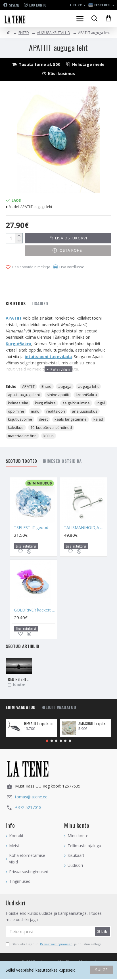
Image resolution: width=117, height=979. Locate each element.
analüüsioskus (84, 411)
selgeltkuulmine (76, 402)
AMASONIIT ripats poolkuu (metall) (93, 723)
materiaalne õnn (22, 435)
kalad (98, 419)
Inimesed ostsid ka (62, 461)
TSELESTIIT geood (31, 527)
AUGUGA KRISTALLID (53, 32)
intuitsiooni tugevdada (48, 356)
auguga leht (88, 386)
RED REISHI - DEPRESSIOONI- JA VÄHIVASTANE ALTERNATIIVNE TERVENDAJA (19, 679)
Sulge (101, 969)
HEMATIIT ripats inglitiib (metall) (39, 723)
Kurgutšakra (18, 343)
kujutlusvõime (20, 419)
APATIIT (14, 318)
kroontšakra (86, 394)
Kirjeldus (16, 303)
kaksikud (16, 427)
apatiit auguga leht (24, 394)
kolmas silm (18, 402)
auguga (64, 386)
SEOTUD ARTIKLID (22, 646)
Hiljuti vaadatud (58, 707)
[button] (47, 741)
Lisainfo (40, 303)
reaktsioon (55, 411)
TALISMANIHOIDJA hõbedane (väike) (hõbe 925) (84, 527)
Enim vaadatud (21, 707)
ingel (101, 402)
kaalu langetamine (71, 419)
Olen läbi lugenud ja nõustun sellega (56, 944)
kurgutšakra (45, 402)
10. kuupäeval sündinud (51, 427)
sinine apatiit (58, 394)
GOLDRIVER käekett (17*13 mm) (34, 610)
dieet (43, 419)
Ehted (46, 386)
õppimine (16, 411)
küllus (48, 435)
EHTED (23, 32)
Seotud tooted (21, 461)
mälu (35, 411)
